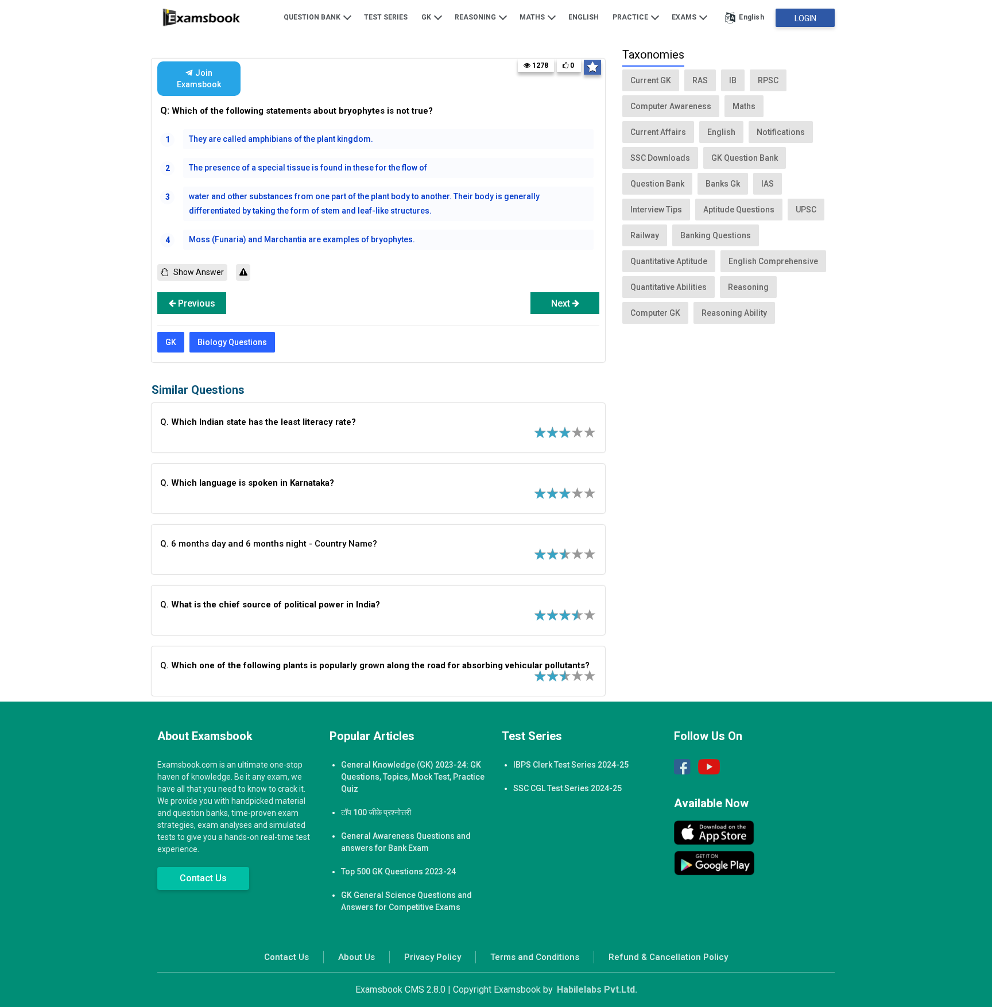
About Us (356, 957)
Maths (533, 17)
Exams (685, 17)
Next (561, 303)
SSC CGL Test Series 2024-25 (567, 788)
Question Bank (313, 17)
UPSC (806, 209)
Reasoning (476, 17)
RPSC (768, 80)
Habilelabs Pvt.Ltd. (597, 989)
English (583, 17)
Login (805, 18)
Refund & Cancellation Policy (668, 957)
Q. (258, 422)
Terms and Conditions (534, 957)
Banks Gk (723, 183)
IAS (767, 183)
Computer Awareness (670, 106)
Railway (644, 235)
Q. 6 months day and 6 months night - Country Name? (268, 544)
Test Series (386, 17)
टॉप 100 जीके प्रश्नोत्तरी (376, 812)
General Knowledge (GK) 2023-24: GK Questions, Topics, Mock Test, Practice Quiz (413, 776)
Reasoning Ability (734, 312)
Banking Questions (715, 235)
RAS (700, 80)
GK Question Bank (744, 157)
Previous (195, 303)
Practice (631, 17)
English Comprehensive (773, 261)
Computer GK (655, 312)
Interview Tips (656, 209)
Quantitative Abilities (668, 287)
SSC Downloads (660, 157)
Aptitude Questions (738, 209)
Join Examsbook (199, 78)
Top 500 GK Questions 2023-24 (398, 871)
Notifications (781, 132)
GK (427, 17)
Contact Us (203, 878)
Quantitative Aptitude (668, 261)
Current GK (650, 80)
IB (733, 80)
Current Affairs (658, 132)
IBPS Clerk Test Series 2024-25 (571, 764)
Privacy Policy (432, 957)
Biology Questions (232, 342)
